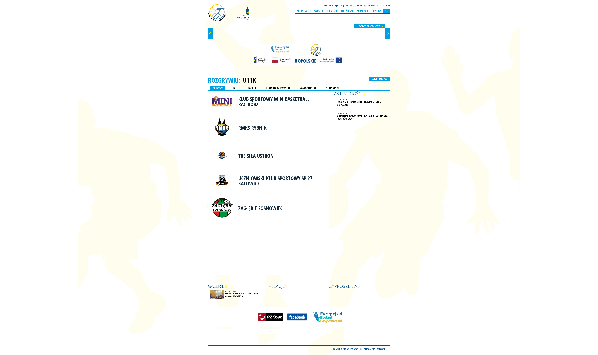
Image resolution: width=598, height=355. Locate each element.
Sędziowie (362, 11)
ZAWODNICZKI (308, 88)
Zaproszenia (343, 286)
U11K (249, 80)
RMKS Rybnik (252, 127)
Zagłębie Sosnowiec (260, 208)
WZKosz (371, 5)
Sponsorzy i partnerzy (344, 5)
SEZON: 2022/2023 (380, 78)
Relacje (277, 286)
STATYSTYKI (332, 88)
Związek (318, 11)
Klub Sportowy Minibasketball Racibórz (274, 101)
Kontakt (386, 5)
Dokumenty (361, 5)
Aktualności (304, 11)
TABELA (252, 88)
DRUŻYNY (218, 88)
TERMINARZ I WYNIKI (278, 88)
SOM (379, 5)
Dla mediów (328, 5)
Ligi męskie (332, 11)
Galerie (216, 286)
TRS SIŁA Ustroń (256, 155)
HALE (235, 88)
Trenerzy (376, 11)
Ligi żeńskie (347, 11)
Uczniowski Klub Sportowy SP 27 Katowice (275, 181)
